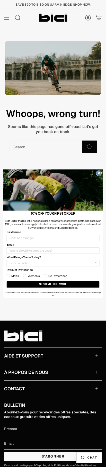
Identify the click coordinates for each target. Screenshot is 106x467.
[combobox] (52, 263)
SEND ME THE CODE (53, 284)
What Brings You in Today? (24, 257)
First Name (14, 232)
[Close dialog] (98, 173)
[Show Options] (96, 263)
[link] (53, 190)
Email (10, 244)
